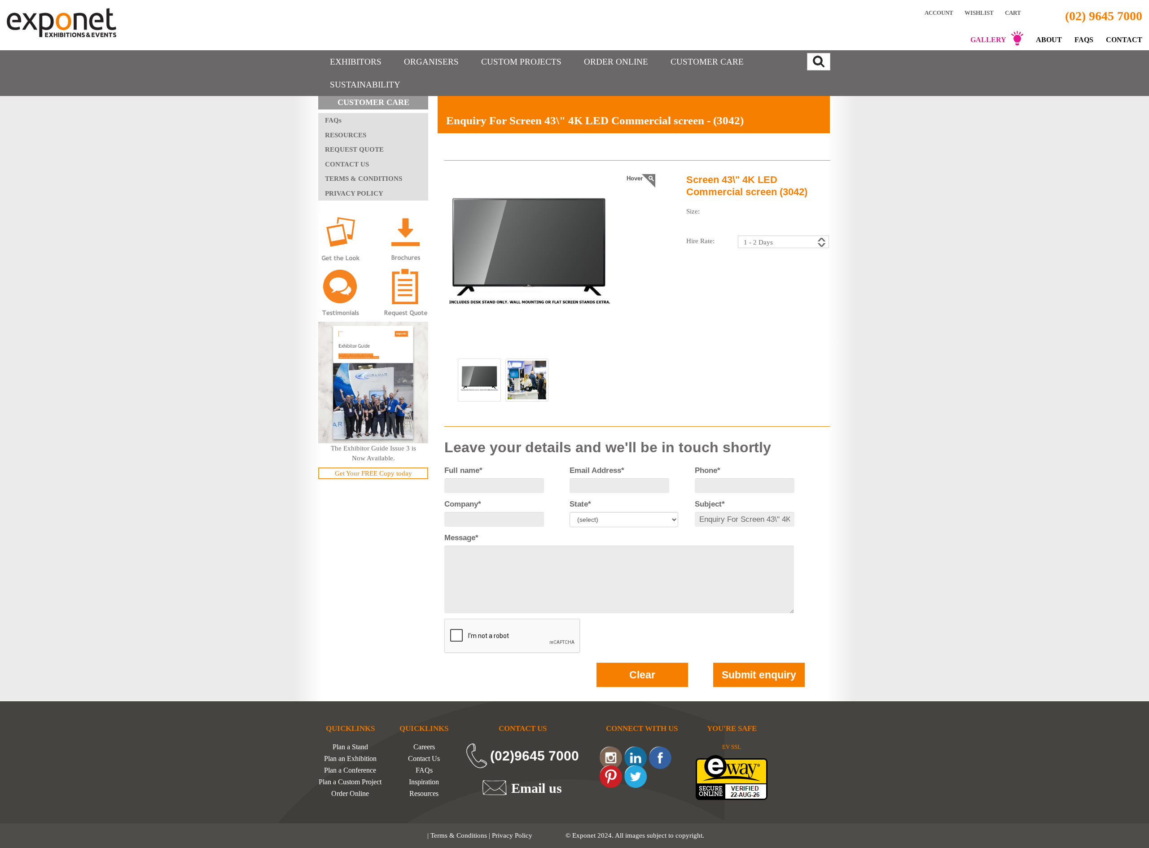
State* (580, 504)
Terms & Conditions (458, 835)
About (1049, 40)
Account (939, 12)
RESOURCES (345, 135)
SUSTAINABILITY (365, 84)
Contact (1124, 40)
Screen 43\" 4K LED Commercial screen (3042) (746, 185)
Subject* (710, 504)
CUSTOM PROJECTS (521, 61)
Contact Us (424, 758)
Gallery (988, 40)
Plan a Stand (350, 747)
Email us (536, 788)
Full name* (463, 470)
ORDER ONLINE (616, 61)
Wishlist (979, 12)
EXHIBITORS (356, 61)
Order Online (350, 793)
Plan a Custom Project (350, 782)
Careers (424, 747)
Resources (424, 793)
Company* (462, 504)
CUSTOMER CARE (707, 61)
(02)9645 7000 (534, 755)
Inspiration (424, 782)
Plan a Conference (350, 770)
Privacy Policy (512, 835)
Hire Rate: (700, 241)
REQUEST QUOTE (354, 149)
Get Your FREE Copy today (373, 473)
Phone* (707, 470)
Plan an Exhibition (350, 758)
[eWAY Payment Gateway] (731, 777)
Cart (1013, 12)
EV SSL (731, 746)
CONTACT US (347, 164)
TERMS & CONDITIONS (363, 178)
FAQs (1083, 40)
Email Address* (597, 470)
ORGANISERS (431, 61)
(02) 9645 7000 (1103, 16)
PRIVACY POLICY (354, 193)
